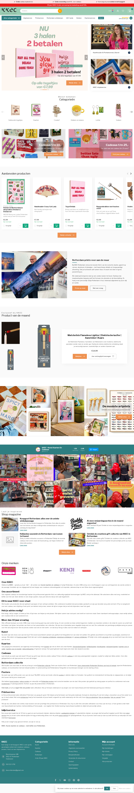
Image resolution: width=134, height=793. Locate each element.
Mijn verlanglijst (107, 755)
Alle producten (107, 761)
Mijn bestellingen (107, 748)
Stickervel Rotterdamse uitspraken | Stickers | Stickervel (13, 209)
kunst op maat (22, 637)
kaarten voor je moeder (14, 649)
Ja (107, 788)
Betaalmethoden (74, 755)
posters (61, 675)
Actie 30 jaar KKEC (41, 758)
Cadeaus (38, 751)
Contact (71, 761)
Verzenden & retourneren (77, 758)
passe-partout (63, 716)
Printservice (39, 18)
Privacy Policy (73, 751)
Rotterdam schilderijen (55, 18)
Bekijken (78, 356)
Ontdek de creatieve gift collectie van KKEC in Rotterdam (108, 535)
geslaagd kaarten (112, 647)
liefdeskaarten (91, 647)
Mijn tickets (106, 751)
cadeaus (70, 656)
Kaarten (37, 748)
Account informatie (108, 745)
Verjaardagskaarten (79, 647)
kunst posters (14, 681)
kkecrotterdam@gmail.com (15, 770)
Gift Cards (69, 18)
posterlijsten (6, 684)
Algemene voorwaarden (77, 748)
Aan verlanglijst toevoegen (101, 356)
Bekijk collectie (65, 235)
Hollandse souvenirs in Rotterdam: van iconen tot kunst (41, 535)
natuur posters (24, 681)
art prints (105, 637)
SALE (101, 18)
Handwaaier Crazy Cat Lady (45, 206)
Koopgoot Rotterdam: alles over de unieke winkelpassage (39, 519)
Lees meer (23, 530)
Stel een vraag (98, 288)
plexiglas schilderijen (49, 637)
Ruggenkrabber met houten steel (107, 207)
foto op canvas (116, 697)
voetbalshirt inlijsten (68, 713)
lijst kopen (12, 718)
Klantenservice (90, 18)
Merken (79, 18)
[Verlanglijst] (123, 11)
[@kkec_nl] (38, 449)
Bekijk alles (66, 552)
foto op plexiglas (104, 697)
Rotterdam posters (47, 681)
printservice (24, 697)
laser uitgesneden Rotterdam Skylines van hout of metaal (97, 666)
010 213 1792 (10, 764)
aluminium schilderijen (64, 637)
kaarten (46, 647)
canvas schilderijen (80, 637)
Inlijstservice (27, 18)
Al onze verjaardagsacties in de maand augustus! (105, 522)
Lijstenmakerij (73, 768)
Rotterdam (38, 755)
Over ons (72, 745)
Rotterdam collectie (43, 666)
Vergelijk (8, 225)
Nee (114, 788)
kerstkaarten (101, 647)
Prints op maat (80, 288)
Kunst (37, 745)
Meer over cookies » (125, 788)
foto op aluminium (92, 697)
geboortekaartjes (28, 649)
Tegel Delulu (70, 206)
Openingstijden (74, 765)
